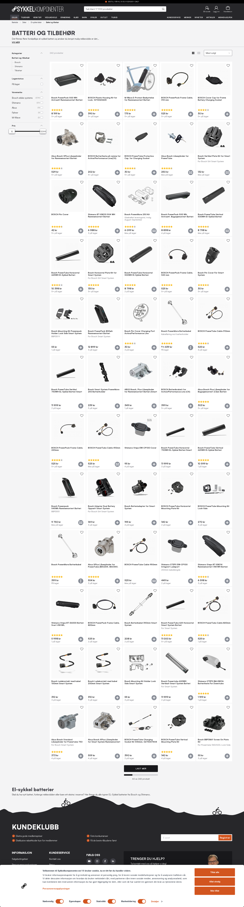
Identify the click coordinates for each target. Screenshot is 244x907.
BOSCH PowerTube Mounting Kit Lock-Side (213, 507)
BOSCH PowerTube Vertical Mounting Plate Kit (174, 740)
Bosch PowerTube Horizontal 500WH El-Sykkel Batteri (139, 274)
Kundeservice (174, 17)
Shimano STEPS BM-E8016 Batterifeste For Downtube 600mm (211, 682)
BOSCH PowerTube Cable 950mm (141, 564)
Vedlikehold (51, 17)
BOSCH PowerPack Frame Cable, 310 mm (177, 99)
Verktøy (37, 17)
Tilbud (114, 17)
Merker (187, 17)
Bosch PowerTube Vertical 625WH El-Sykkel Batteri (210, 449)
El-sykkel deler (36, 22)
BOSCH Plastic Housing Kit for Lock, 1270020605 (102, 99)
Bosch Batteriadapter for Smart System (140, 507)
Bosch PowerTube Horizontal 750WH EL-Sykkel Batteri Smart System (176, 449)
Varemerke (17, 92)
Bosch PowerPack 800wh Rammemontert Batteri (100, 332)
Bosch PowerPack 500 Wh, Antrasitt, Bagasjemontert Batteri (177, 215)
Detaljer (155, 901)
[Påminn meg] (190, 172)
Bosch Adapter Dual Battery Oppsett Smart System (101, 507)
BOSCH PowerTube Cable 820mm (214, 623)
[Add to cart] (81, 114)
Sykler (93, 17)
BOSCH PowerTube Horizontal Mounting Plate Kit (175, 507)
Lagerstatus (17, 78)
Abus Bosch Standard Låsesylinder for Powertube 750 (66, 740)
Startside (15, 22)
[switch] (87, 901)
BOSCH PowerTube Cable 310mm (214, 331)
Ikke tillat (214, 891)
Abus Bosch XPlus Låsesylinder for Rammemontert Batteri (66, 157)
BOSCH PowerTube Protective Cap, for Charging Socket (139, 157)
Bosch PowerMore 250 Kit (137, 214)
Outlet (104, 17)
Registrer (225, 837)
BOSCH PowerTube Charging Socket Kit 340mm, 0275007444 (141, 740)
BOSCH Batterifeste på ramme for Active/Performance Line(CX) (104, 157)
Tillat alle (214, 872)
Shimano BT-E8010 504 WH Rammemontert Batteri (101, 215)
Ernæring (65, 17)
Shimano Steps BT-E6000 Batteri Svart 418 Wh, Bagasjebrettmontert (67, 624)
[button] (206, 9)
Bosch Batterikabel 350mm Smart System (141, 624)
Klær (76, 17)
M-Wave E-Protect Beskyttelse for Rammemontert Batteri (139, 99)
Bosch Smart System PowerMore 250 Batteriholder (103, 390)
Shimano (19, 66)
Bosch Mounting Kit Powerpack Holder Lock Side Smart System (66, 332)
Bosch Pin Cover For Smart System (211, 274)
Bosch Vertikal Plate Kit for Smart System (214, 157)
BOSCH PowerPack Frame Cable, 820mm (104, 624)
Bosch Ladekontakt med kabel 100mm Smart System (66, 682)
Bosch (17, 62)
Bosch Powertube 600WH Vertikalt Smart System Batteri (175, 682)
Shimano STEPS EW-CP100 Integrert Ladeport (174, 565)
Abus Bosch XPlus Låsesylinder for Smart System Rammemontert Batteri (104, 740)
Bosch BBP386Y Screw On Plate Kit (213, 740)
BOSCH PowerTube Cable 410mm (104, 448)
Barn (84, 17)
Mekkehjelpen (225, 17)
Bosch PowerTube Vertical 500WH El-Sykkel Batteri (210, 215)
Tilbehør (25, 17)
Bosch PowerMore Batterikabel (176, 331)
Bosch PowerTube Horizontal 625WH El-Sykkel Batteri (65, 274)
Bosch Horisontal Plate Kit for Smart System (102, 274)
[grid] (141, 412)
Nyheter (199, 17)
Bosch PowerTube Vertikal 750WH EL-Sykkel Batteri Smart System (66, 390)
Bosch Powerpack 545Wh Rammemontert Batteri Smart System (66, 507)
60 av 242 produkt (141, 779)
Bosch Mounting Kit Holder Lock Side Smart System (140, 682)
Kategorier (17, 53)
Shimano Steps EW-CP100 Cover (140, 448)
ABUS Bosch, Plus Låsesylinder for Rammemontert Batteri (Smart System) (141, 390)
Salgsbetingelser (20, 859)
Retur (52, 864)
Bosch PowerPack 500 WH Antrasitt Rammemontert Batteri (66, 99)
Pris (13, 125)
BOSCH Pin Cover (59, 214)
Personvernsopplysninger (56, 888)
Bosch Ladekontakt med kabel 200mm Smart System (102, 682)
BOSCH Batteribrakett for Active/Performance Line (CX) (175, 390)
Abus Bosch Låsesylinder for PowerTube (175, 157)
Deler (15, 17)
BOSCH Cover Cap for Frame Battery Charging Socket (212, 99)
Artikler (210, 17)
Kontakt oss (55, 859)
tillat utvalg (214, 881)
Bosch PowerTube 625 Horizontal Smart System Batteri (177, 624)
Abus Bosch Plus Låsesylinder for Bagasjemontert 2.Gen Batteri (214, 390)
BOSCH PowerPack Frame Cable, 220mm (67, 449)
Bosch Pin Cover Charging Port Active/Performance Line (140, 332)
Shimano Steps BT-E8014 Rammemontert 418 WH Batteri (213, 565)
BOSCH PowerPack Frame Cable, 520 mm (177, 274)
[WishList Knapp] (82, 65)
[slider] (12, 131)
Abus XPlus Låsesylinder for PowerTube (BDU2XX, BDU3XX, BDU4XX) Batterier (103, 565)
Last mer (141, 768)
